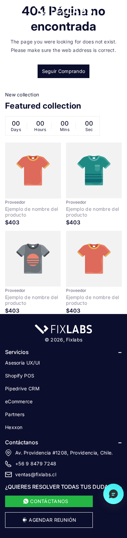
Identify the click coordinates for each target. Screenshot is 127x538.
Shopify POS (19, 375)
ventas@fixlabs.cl (35, 474)
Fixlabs (74, 339)
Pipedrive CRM (22, 388)
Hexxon (14, 427)
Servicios (17, 352)
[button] (9, 10)
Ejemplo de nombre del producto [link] (31, 212)
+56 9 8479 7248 (36, 463)
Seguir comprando (63, 71)
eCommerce (19, 401)
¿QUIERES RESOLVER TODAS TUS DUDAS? (59, 486)
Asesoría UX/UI (22, 363)
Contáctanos (21, 442)
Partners (14, 414)
